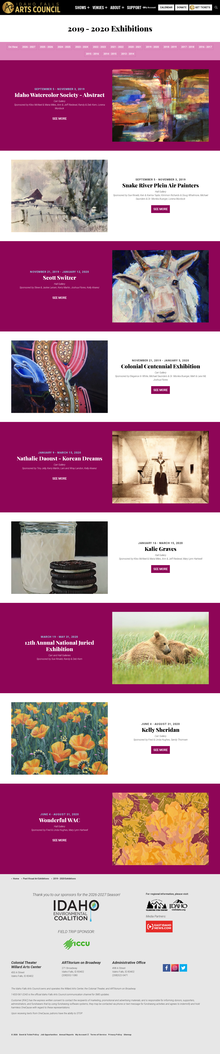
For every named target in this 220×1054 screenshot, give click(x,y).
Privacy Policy (115, 1034)
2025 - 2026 (46, 47)
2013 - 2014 (127, 53)
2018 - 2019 (170, 47)
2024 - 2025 (64, 47)
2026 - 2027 (28, 47)
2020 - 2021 (134, 47)
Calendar (166, 7)
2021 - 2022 (117, 47)
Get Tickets (202, 7)
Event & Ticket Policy (29, 1034)
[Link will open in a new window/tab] (166, 968)
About (115, 7)
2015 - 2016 (92, 53)
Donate (181, 7)
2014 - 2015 (110, 53)
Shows (80, 7)
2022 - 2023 (99, 47)
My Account (150, 7)
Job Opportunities (49, 1034)
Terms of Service (98, 1034)
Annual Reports (66, 1034)
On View (13, 47)
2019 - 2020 (152, 47)
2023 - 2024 (81, 47)
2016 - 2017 (205, 47)
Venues (98, 7)
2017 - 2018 (187, 47)
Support (134, 7)
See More (59, 118)
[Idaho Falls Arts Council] (31, 7)
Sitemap (127, 1034)
